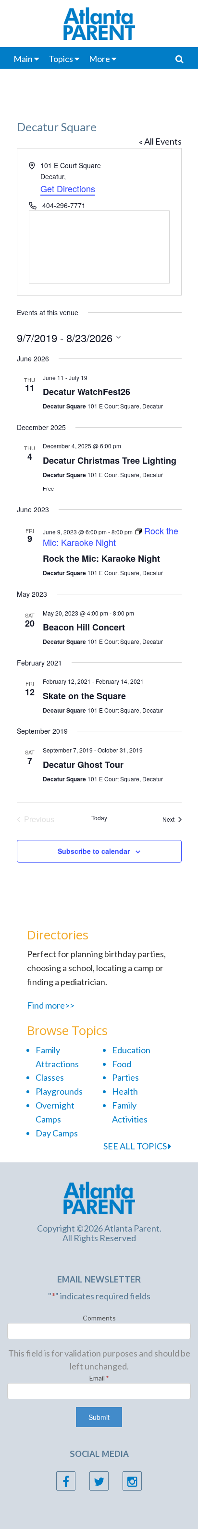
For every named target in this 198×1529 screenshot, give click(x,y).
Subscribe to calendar (94, 851)
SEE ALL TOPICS (135, 1146)
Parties (125, 1077)
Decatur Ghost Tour (83, 764)
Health (125, 1091)
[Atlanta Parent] (99, 1197)
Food (121, 1064)
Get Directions (67, 188)
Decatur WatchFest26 (86, 391)
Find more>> (50, 1005)
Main (23, 58)
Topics (61, 58)
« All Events (160, 141)
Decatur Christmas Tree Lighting (109, 460)
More (99, 58)
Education (131, 1050)
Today (99, 818)
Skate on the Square (84, 696)
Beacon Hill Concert (84, 627)
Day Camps (57, 1133)
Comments (99, 1318)
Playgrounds (59, 1091)
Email (99, 1378)
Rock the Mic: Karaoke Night (101, 558)
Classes (50, 1077)
